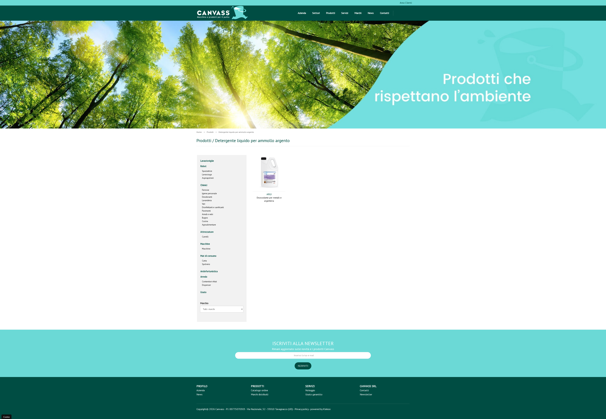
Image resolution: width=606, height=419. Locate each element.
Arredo (204, 276)
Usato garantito (313, 394)
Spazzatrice (207, 171)
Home (199, 132)
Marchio (204, 303)
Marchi (357, 13)
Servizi (344, 13)
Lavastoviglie (207, 160)
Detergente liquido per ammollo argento (236, 132)
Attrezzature (207, 231)
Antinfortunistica (209, 271)
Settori (316, 13)
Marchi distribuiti (259, 394)
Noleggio (310, 390)
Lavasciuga (207, 174)
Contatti (384, 13)
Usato (203, 292)
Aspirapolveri (208, 178)
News (371, 13)
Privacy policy (302, 409)
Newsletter (366, 394)
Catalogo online (259, 390)
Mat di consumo (208, 255)
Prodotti (330, 13)
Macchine (205, 243)
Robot (203, 166)
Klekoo (327, 409)
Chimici (203, 185)
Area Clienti (405, 2)
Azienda (302, 13)
